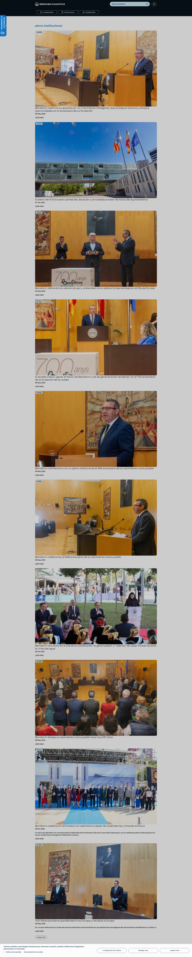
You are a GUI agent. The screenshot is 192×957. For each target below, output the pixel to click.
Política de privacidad (13, 952)
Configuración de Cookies (112, 950)
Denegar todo (143, 950)
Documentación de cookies (33, 952)
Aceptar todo (174, 950)
